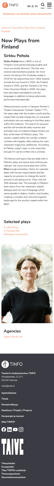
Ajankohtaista (8, 393)
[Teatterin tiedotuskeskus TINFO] (10, 5)
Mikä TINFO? (8, 422)
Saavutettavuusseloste (13, 477)
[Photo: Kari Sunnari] (27, 283)
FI (33, 6)
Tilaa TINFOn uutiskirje (13, 470)
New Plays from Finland (31, 28)
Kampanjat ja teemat (12, 416)
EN (29, 6)
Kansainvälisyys (9, 404)
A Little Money (11, 227)
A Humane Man (12, 231)
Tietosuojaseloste (10, 474)
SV (36, 6)
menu (49, 8)
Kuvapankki (7, 467)
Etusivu (5, 28)
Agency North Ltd (13, 337)
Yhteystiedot (8, 463)
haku (43, 8)
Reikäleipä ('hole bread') (16, 234)
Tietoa (14, 28)
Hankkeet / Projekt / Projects (16, 410)
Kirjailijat (5, 31)
